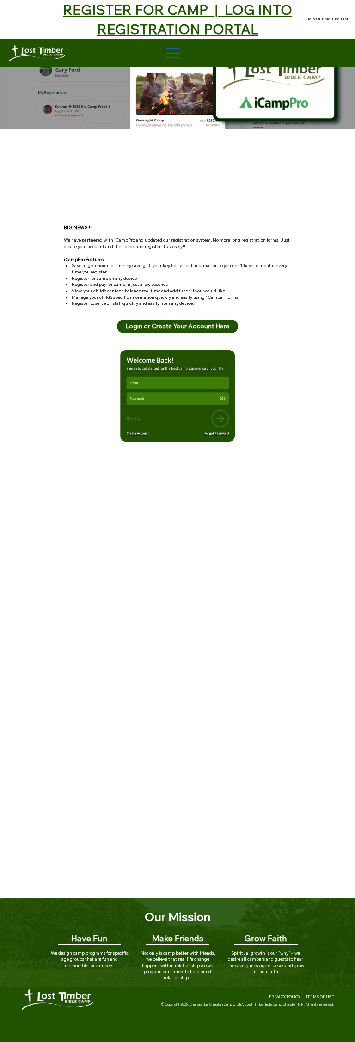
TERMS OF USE (320, 996)
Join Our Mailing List (327, 19)
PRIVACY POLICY (284, 996)
